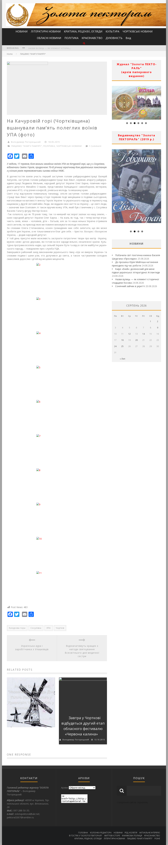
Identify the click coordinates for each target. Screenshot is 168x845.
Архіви (64, 787)
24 (115, 346)
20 (136, 340)
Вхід (128, 38)
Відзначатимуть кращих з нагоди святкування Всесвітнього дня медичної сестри (82, 651)
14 (143, 333)
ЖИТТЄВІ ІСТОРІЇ (112, 835)
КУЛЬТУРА (112, 31)
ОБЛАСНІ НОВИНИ (49, 38)
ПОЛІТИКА (71, 38)
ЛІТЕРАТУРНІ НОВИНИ (46, 31)
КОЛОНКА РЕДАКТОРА (101, 832)
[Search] (84, 43)
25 (122, 346)
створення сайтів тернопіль (132, 802)
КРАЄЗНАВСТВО (92, 38)
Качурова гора (17, 628)
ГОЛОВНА (83, 832)
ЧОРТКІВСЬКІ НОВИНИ (138, 31)
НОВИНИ (22, 31)
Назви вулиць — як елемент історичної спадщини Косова (62, 48)
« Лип (122, 358)
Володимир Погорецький (26, 141)
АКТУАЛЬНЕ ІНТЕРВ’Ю (149, 832)
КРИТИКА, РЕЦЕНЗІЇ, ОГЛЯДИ (83, 31)
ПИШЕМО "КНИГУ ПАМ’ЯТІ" (33, 54)
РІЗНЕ (157, 838)
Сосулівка (36, 628)
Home (10, 54)
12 (129, 333)
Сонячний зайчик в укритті (130, 286)
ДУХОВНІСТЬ (114, 38)
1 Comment (95, 146)
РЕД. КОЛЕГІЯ (131, 832)
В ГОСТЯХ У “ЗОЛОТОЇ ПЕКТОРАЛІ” (85, 835)
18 (122, 340)
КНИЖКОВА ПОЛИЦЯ (132, 835)
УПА (48, 628)
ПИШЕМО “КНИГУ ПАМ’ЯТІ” (139, 838)
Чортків (60, 628)
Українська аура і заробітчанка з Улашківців (32, 647)
